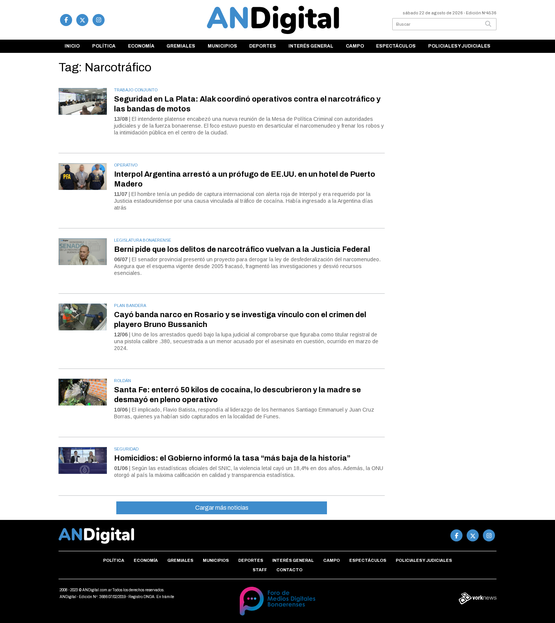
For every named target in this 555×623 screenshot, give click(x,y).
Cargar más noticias (221, 507)
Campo (355, 46)
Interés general (310, 46)
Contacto (289, 569)
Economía (141, 46)
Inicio (72, 46)
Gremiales (180, 46)
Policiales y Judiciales (459, 46)
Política (104, 46)
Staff (260, 569)
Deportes (262, 46)
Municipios (222, 46)
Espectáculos (396, 46)
